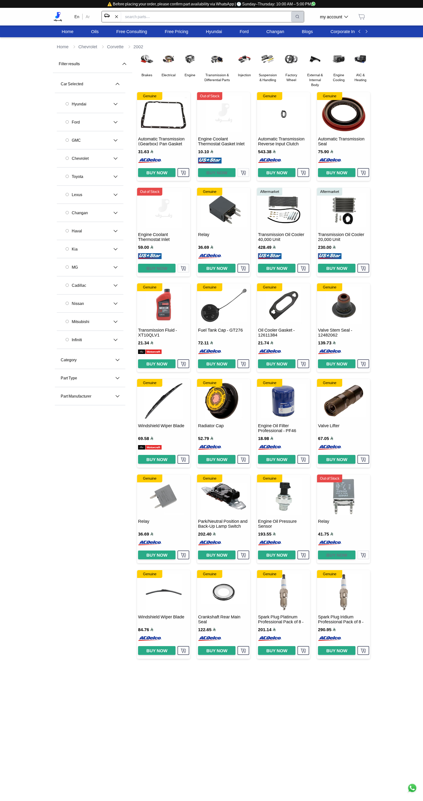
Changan (80, 212)
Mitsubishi (80, 321)
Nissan (78, 303)
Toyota (77, 176)
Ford (76, 122)
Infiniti (77, 339)
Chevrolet (80, 158)
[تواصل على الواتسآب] (412, 790)
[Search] (297, 16)
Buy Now (156, 172)
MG (75, 267)
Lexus (77, 194)
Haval (77, 230)
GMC (76, 140)
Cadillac (79, 285)
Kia (75, 249)
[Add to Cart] (183, 172)
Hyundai (79, 103)
